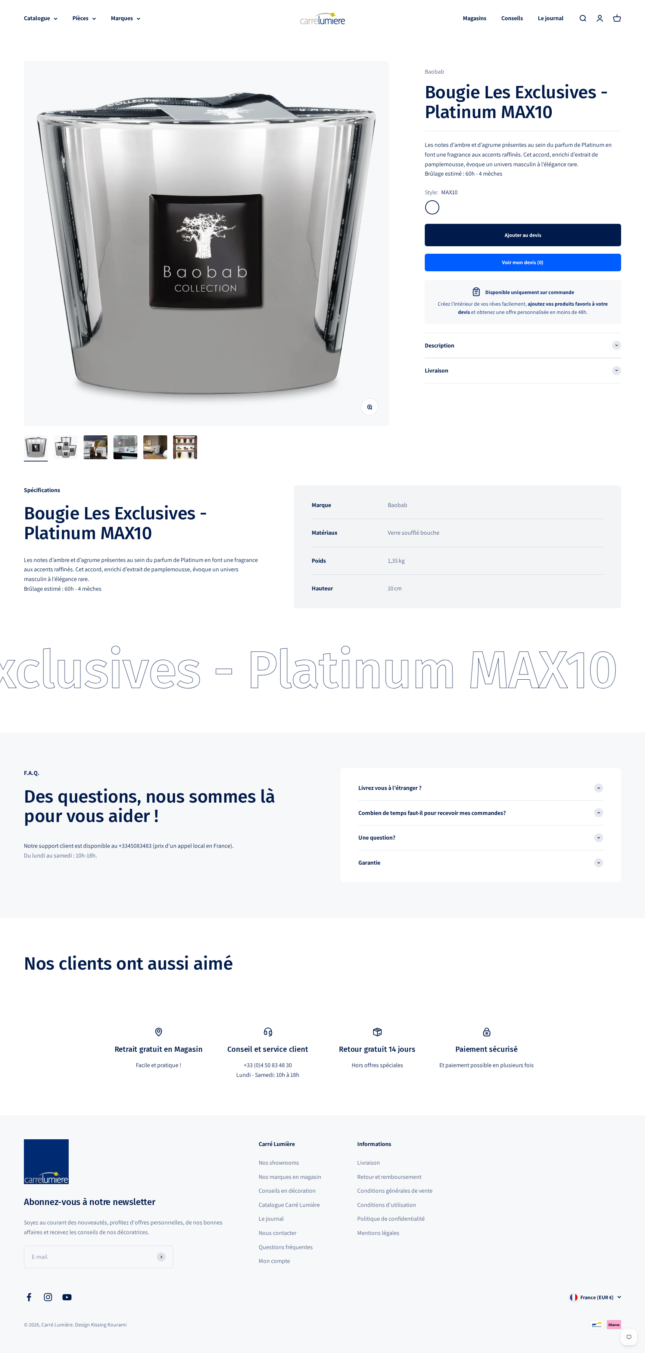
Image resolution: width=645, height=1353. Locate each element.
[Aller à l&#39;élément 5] (155, 448)
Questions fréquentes (286, 1247)
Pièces (80, 18)
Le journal (551, 18)
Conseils (512, 18)
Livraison (368, 1163)
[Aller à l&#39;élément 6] (185, 448)
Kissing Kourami (109, 1324)
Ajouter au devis (523, 234)
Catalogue (37, 18)
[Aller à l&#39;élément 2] (66, 448)
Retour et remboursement (389, 1177)
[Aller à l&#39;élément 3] (96, 448)
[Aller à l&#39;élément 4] (125, 448)
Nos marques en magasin (290, 1177)
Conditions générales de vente (395, 1191)
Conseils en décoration (287, 1191)
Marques (122, 18)
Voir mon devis (522, 262)
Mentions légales (378, 1233)
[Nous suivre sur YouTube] (67, 1297)
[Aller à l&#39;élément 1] (36, 448)
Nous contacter (277, 1233)
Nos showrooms (279, 1163)
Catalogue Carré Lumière (289, 1205)
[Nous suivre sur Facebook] (29, 1297)
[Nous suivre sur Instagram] (48, 1297)
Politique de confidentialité (391, 1219)
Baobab (434, 71)
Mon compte (274, 1261)
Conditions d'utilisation (386, 1205)
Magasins (474, 18)
